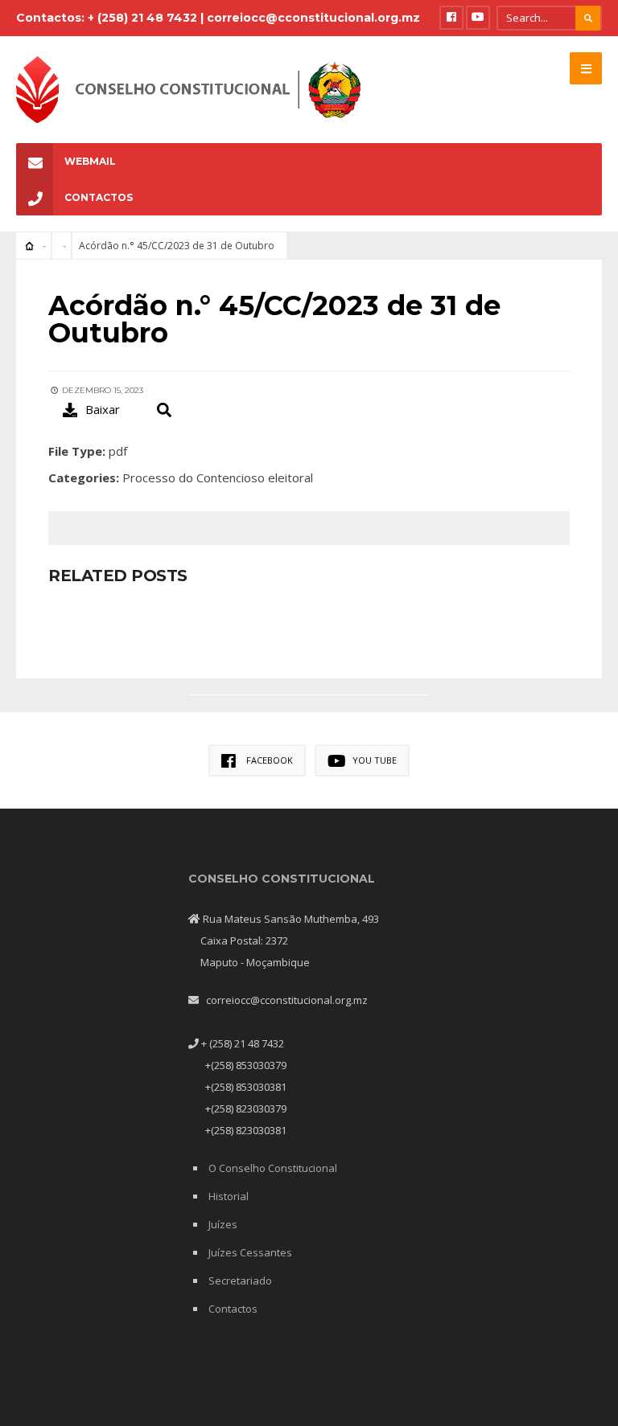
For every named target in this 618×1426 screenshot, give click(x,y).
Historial (228, 1196)
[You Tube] (478, 18)
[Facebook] (451, 18)
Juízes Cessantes (250, 1252)
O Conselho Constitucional (272, 1168)
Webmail (90, 161)
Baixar (102, 409)
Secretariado (240, 1280)
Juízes (222, 1224)
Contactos (98, 197)
